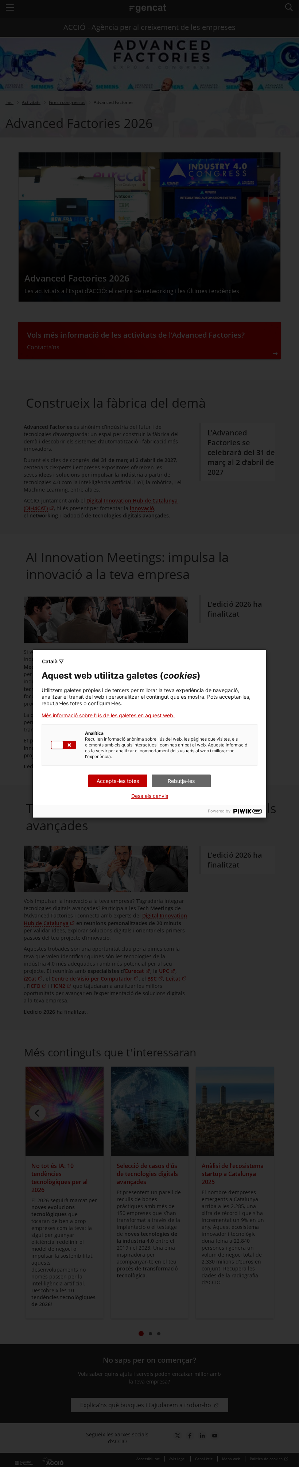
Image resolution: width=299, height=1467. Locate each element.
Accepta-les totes (118, 781)
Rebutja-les (181, 781)
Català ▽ (53, 661)
